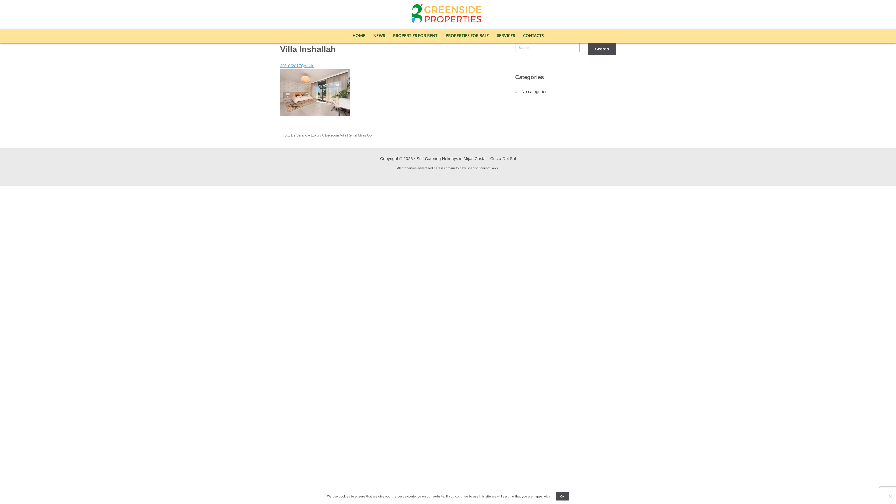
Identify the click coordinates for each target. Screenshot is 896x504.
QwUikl (307, 65)
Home (359, 36)
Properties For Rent (415, 36)
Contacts (533, 36)
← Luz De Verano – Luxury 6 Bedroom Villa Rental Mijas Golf (326, 135)
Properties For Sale (467, 36)
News (379, 36)
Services (506, 36)
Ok (562, 496)
